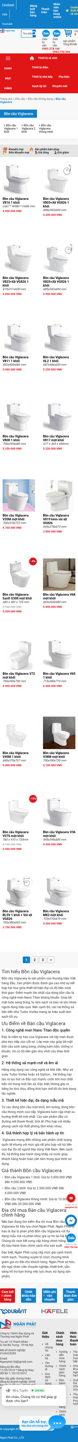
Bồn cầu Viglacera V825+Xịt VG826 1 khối (56, 281)
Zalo (4, 14)
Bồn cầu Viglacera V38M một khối (56, 755)
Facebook (8, 4)
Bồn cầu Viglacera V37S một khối (16, 834)
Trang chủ (32, 58)
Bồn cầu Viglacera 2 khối (28, 128)
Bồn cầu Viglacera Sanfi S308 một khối (17, 596)
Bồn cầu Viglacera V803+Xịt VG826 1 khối (56, 202)
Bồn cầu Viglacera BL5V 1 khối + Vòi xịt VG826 (17, 915)
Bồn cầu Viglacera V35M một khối (16, 517)
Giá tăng (43, 152)
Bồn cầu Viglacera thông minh (46, 128)
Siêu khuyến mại (19, 152)
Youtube (7, 24)
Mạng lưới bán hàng (33, 10)
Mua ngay (19, 218)
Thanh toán (45, 10)
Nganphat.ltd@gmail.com (16, 1361)
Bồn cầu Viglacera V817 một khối (56, 438)
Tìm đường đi (49, 1366)
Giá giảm (63, 152)
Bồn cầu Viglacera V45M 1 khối (16, 755)
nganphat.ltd (71, 1206)
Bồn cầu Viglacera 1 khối (11, 128)
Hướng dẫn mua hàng (63, 1356)
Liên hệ (47, 1357)
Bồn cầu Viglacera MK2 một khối (56, 913)
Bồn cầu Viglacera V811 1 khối (16, 359)
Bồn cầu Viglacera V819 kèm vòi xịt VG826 (56, 519)
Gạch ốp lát (39, 86)
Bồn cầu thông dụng (40, 98)
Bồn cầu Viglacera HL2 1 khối (56, 359)
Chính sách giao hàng (62, 1370)
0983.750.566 (71, 1245)
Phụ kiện (64, 76)
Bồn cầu (20, 98)
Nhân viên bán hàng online (57, 11)
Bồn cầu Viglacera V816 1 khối (16, 200)
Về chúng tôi (49, 1347)
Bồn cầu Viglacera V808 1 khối (16, 438)
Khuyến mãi (59, 86)
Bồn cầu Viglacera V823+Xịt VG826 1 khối (16, 281)
